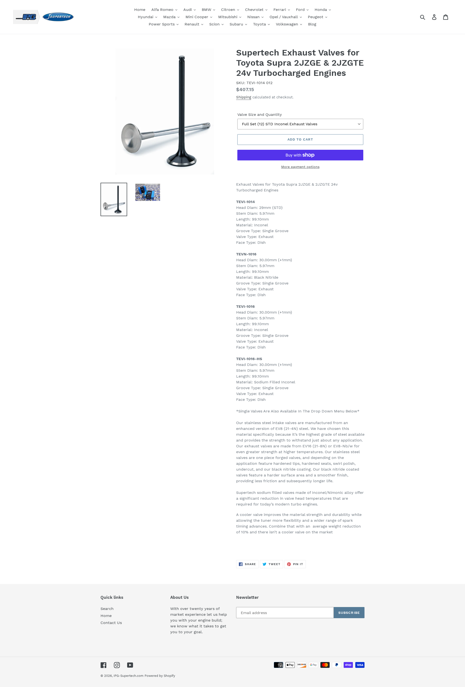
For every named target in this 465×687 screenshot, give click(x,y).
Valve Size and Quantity (259, 114)
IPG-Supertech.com (128, 676)
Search (107, 608)
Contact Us (111, 622)
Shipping (243, 97)
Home (106, 615)
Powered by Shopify (160, 676)
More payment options (300, 167)
